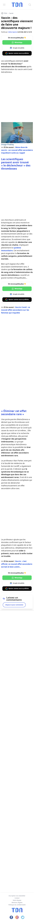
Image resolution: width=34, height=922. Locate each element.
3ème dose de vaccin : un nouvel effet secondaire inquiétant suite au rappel (17, 150)
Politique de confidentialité (17, 905)
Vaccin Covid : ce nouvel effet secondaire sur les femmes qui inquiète (15, 310)
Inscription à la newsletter (17, 896)
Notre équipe (17, 900)
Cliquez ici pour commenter (14, 605)
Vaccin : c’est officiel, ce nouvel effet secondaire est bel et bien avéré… (16, 564)
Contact (17, 898)
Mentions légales (17, 902)
